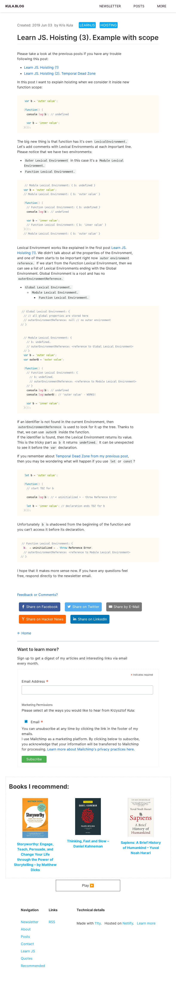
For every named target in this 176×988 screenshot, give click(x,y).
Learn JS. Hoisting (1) (41, 67)
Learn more (146, 923)
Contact (27, 944)
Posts (139, 5)
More (161, 5)
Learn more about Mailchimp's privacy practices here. (91, 749)
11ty (98, 923)
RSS (52, 922)
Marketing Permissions (37, 704)
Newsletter (110, 5)
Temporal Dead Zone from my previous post (92, 456)
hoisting (108, 25)
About (26, 929)
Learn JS (28, 951)
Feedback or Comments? (37, 594)
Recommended (33, 966)
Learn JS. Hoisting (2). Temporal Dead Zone (60, 73)
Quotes (26, 958)
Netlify (128, 923)
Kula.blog (14, 5)
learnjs (87, 25)
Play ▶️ (88, 885)
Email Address (35, 682)
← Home (24, 633)
